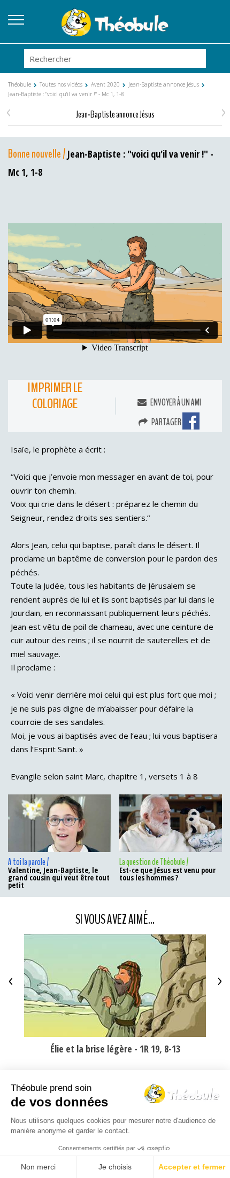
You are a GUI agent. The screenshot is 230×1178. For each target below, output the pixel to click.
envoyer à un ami (175, 402)
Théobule (19, 84)
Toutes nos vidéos (61, 84)
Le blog (214, 17)
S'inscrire (214, 29)
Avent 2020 (105, 84)
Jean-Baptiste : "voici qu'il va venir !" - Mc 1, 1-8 (66, 94)
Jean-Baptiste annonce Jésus (163, 84)
